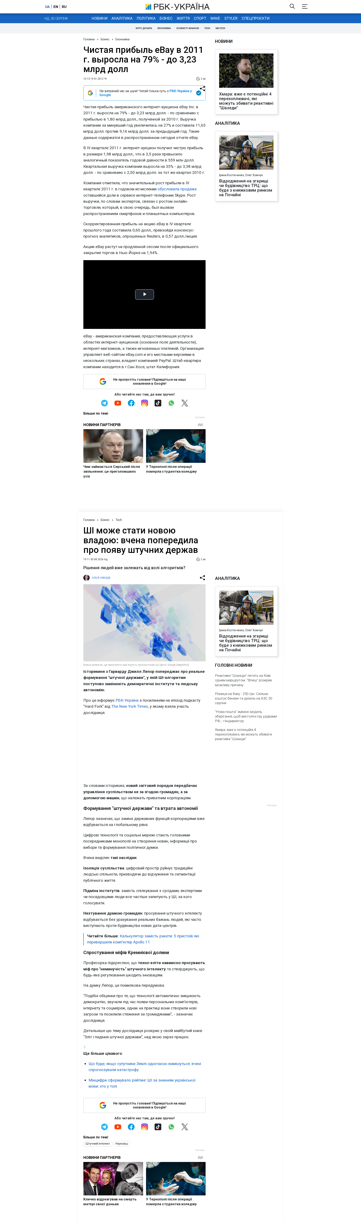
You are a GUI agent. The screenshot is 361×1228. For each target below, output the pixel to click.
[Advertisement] (144, 749)
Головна (89, 39)
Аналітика (122, 18)
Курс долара (144, 28)
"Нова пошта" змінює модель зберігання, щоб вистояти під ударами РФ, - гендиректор (246, 716)
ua (47, 7)
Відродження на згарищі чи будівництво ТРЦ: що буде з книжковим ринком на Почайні (245, 188)
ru (64, 7)
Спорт (200, 18)
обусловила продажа (177, 189)
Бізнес (166, 18)
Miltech (220, 28)
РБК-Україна (127, 700)
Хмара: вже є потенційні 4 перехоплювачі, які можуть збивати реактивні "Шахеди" (246, 101)
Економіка (164, 28)
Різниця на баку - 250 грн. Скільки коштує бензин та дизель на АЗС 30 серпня (243, 698)
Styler (231, 18)
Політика (146, 18)
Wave (215, 18)
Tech (207, 28)
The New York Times (129, 706)
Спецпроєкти (255, 18)
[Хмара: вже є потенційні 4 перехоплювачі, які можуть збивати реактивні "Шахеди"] (246, 71)
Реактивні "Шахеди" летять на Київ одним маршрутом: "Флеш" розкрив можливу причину (243, 680)
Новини (99, 18)
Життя (183, 18)
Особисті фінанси (187, 28)
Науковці (122, 1143)
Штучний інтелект (98, 1143)
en (55, 7)
